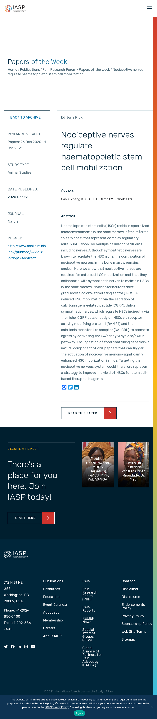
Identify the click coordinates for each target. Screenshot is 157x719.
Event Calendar (55, 605)
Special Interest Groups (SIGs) (88, 635)
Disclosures (131, 597)
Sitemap (128, 640)
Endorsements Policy (133, 606)
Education (51, 597)
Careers (49, 628)
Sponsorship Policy (137, 624)
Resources (51, 589)
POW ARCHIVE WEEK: (24, 134)
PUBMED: (15, 238)
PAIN (86, 581)
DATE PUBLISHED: (23, 189)
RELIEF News (88, 620)
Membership (53, 620)
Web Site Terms (134, 632)
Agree (79, 713)
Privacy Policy (133, 616)
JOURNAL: (16, 214)
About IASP (52, 636)
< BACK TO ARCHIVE (24, 117)
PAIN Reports (88, 609)
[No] (152, 707)
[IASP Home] (15, 8)
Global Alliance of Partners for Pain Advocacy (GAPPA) (92, 656)
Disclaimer (130, 589)
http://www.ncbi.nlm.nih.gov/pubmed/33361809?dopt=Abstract (27, 252)
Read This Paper (82, 413)
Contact (128, 581)
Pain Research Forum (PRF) (89, 594)
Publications (53, 581)
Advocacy (51, 613)
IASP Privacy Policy (57, 707)
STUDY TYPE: (18, 165)
